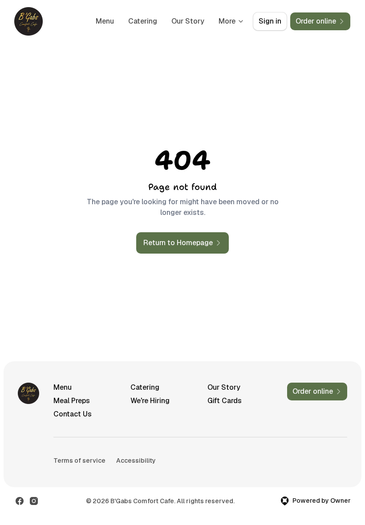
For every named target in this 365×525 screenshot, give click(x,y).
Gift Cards (224, 400)
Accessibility (136, 460)
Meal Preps (71, 400)
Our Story (187, 21)
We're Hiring (150, 400)
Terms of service (79, 460)
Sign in (270, 21)
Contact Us (72, 414)
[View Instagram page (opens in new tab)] (33, 501)
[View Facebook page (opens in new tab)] (19, 501)
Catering (142, 21)
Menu (105, 21)
